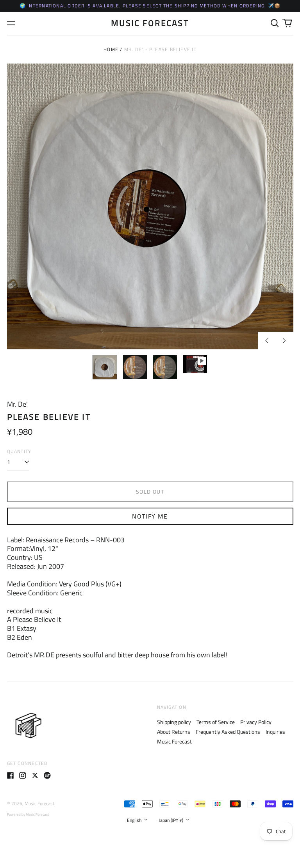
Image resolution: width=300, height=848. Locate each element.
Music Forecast (150, 22)
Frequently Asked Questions (228, 732)
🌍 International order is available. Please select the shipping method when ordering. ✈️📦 (150, 5)
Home (111, 49)
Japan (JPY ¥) (171, 820)
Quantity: (19, 451)
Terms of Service (215, 722)
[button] (275, 23)
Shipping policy (174, 722)
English (135, 820)
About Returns (173, 732)
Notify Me (150, 516)
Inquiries (275, 732)
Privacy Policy (255, 722)
